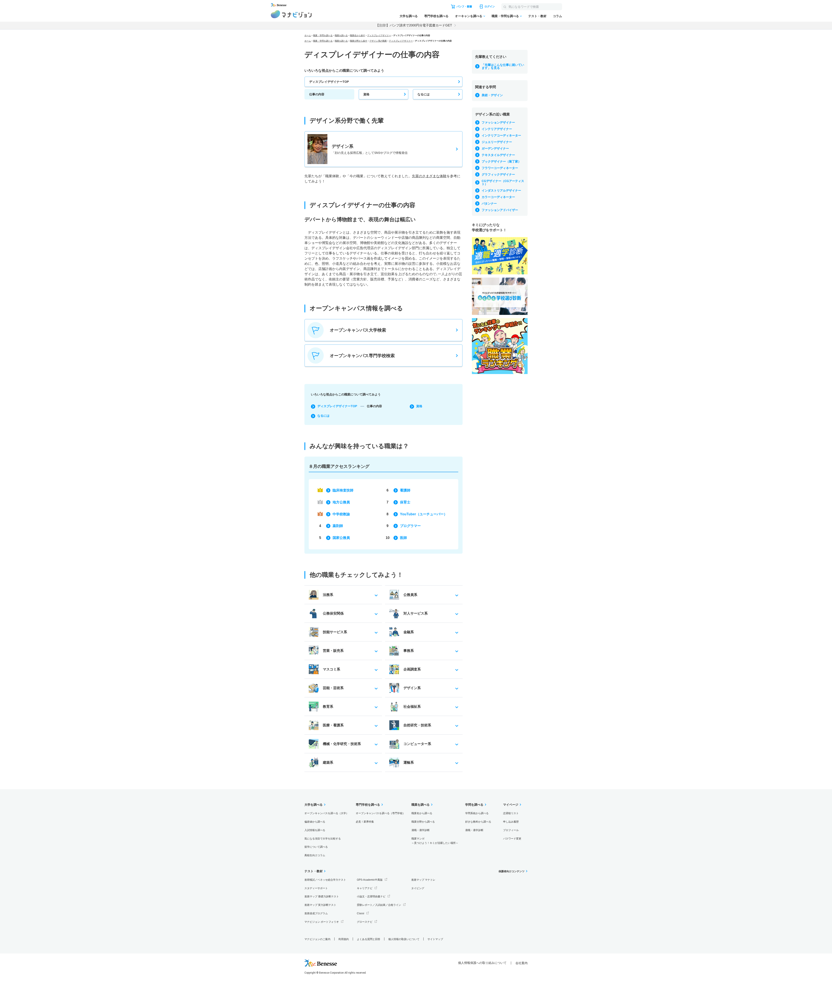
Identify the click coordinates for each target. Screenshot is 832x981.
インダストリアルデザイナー (501, 190)
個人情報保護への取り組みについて (482, 963)
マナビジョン (291, 14)
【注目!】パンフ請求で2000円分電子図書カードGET (414, 25)
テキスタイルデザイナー (498, 154)
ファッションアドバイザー (500, 209)
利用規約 (343, 939)
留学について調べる (316, 846)
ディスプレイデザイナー (379, 35)
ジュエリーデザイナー (497, 141)
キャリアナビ (364, 888)
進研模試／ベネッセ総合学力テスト (325, 879)
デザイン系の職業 (378, 41)
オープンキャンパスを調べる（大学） (326, 813)
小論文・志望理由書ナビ (371, 896)
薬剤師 (338, 526)
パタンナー (489, 203)
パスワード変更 (512, 838)
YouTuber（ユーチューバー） (423, 514)
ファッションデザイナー (498, 122)
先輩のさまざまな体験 (429, 176)
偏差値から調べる (314, 821)
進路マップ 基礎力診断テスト (321, 896)
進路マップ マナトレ (423, 879)
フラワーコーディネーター (500, 167)
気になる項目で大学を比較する (322, 838)
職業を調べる (341, 35)
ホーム (307, 35)
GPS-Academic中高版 (370, 879)
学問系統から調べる (477, 813)
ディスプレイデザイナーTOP (329, 81)
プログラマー (410, 526)
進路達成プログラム (316, 913)
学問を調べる (474, 804)
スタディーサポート (316, 888)
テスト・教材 (537, 16)
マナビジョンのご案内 (317, 939)
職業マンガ (434, 841)
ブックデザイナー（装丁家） (501, 161)
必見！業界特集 (365, 821)
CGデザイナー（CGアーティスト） (503, 182)
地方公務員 (341, 502)
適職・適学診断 (420, 830)
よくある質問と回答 (368, 939)
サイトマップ (435, 939)
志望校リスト (511, 813)
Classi (360, 913)
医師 (403, 538)
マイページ (510, 804)
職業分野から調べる (423, 821)
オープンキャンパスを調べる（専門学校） (380, 813)
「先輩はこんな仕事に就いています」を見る (503, 66)
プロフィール (511, 830)
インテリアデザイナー (497, 128)
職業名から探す (357, 35)
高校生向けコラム (314, 855)
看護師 (405, 490)
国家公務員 (341, 538)
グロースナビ (364, 921)
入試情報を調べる (314, 830)
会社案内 (521, 963)
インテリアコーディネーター (501, 135)
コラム (557, 16)
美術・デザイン (492, 95)
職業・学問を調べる (505, 16)
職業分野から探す (358, 41)
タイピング (417, 888)
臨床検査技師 (343, 490)
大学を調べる (409, 16)
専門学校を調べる (436, 16)
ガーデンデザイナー (495, 148)
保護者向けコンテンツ (512, 871)
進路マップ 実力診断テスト (320, 904)
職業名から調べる (421, 813)
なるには (424, 94)
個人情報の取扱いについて (403, 939)
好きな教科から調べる (478, 821)
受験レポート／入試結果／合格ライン (379, 904)
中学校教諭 (341, 514)
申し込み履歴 (511, 821)
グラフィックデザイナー (498, 174)
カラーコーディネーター (498, 196)
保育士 (405, 502)
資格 (366, 94)
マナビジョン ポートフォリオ (321, 921)
